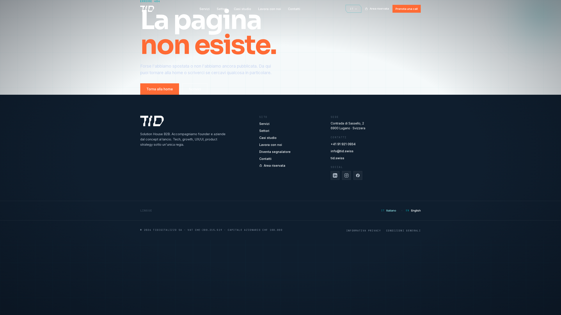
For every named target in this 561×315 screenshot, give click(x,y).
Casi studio (242, 9)
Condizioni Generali (403, 230)
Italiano (391, 210)
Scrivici (195, 89)
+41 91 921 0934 (343, 144)
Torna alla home (159, 89)
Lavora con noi (269, 9)
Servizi (204, 9)
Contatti (294, 9)
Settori (222, 9)
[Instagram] (346, 175)
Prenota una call (407, 8)
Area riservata (379, 8)
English (416, 210)
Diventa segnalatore (275, 152)
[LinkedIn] (335, 175)
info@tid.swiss (342, 151)
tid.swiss (337, 158)
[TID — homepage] (147, 9)
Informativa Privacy (363, 230)
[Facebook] (357, 175)
